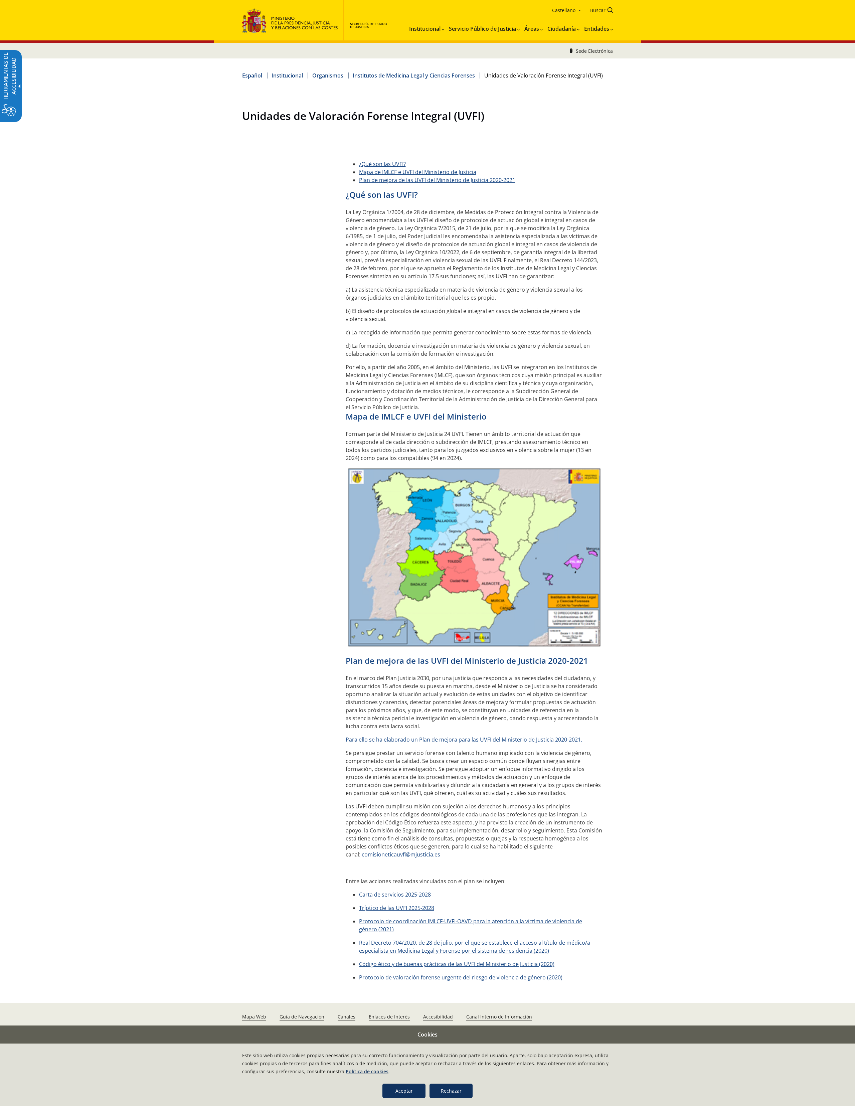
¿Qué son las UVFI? (382, 164)
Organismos (327, 75)
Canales (346, 1016)
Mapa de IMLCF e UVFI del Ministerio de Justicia (417, 172)
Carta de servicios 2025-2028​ (395, 894)
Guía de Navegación (302, 1016)
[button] (599, 11)
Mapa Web (254, 1016)
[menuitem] (427, 27)
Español (252, 75)
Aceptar (404, 1091)
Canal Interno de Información (499, 1016)
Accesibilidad (438, 1016)
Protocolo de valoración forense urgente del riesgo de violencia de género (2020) (460, 977)
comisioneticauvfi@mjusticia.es (402, 854)
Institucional (287, 75)
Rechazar (451, 1091)
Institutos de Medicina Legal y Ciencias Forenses (414, 75)
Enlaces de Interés (389, 1016)
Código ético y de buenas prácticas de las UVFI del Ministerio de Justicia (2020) (456, 964)
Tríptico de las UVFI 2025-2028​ (396, 908)
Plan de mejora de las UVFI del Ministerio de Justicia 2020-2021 (437, 180)
